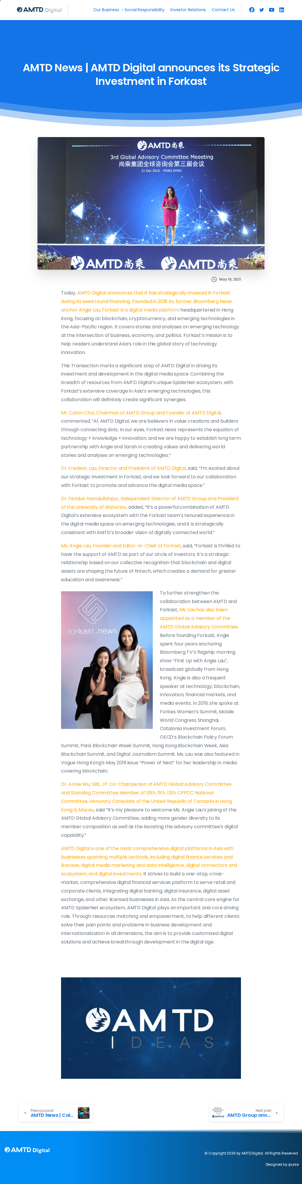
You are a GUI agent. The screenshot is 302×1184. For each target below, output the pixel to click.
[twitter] (262, 9)
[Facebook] (252, 9)
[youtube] (272, 9)
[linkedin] (282, 9)
